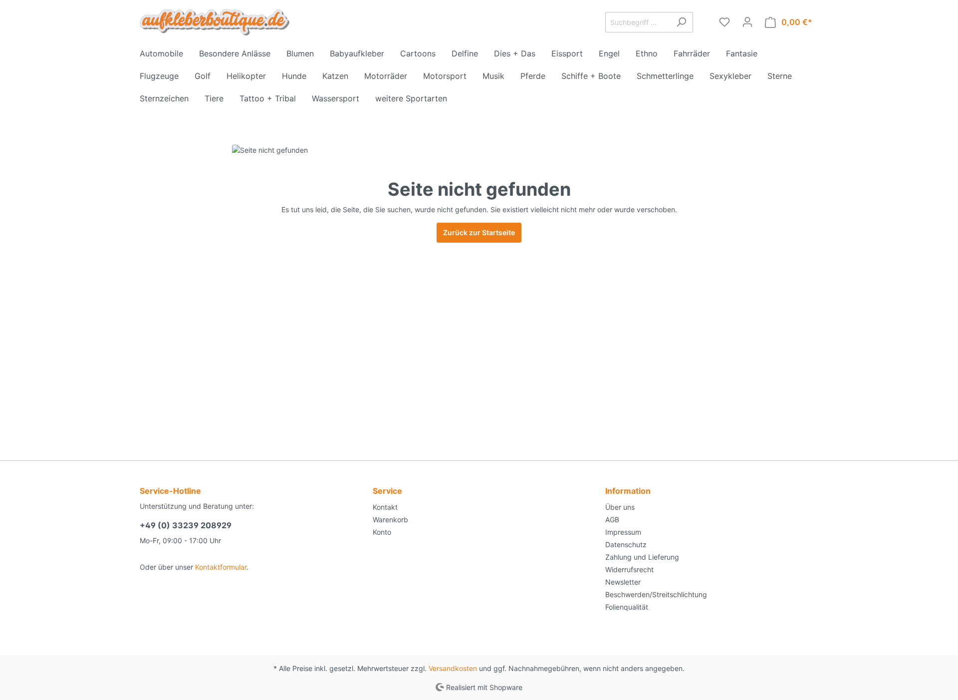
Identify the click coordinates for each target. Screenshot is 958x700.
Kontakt (385, 507)
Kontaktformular (220, 567)
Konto (382, 532)
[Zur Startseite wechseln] (214, 22)
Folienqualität (626, 607)
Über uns (620, 507)
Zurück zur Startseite (479, 232)
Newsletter (623, 582)
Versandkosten (453, 668)
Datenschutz (626, 544)
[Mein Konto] (747, 21)
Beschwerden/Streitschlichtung (656, 594)
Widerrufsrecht (629, 569)
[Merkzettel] (724, 21)
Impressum (623, 532)
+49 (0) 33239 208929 (186, 525)
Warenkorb (390, 519)
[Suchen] (681, 22)
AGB (612, 519)
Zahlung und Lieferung (642, 557)
